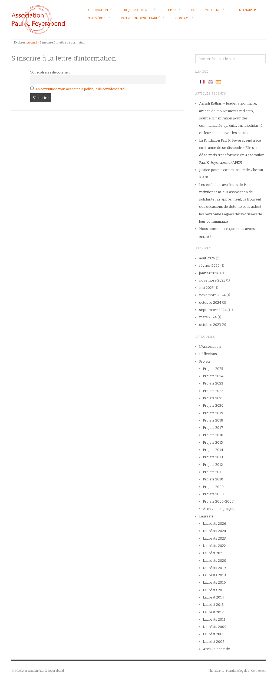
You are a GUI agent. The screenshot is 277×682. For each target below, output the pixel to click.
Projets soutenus (137, 10)
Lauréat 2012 (213, 612)
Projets (205, 361)
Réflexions (208, 354)
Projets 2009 (213, 487)
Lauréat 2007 (214, 642)
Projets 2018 (213, 420)
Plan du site (216, 671)
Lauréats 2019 (214, 568)
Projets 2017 (213, 428)
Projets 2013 (213, 457)
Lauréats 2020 (214, 561)
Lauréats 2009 (214, 627)
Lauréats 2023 (214, 538)
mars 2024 (208, 317)
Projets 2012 (213, 465)
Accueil (32, 42)
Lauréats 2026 (214, 523)
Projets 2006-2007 (218, 501)
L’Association (96, 10)
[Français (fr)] (202, 81)
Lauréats (206, 516)
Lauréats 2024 (214, 531)
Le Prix (171, 10)
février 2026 (209, 265)
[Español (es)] (218, 81)
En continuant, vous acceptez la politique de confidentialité (80, 89)
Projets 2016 (213, 435)
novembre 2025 (212, 280)
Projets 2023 (213, 383)
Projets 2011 (213, 472)
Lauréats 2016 (214, 582)
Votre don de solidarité (140, 18)
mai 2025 (206, 288)
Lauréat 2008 (214, 634)
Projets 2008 (213, 494)
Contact (182, 18)
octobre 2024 (210, 302)
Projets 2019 (213, 413)
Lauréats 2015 (214, 590)
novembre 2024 (212, 295)
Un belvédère (95, 18)
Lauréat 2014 (213, 597)
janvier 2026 (209, 273)
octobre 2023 (210, 325)
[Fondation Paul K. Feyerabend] (38, 19)
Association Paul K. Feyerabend (43, 671)
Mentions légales (237, 671)
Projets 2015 (213, 442)
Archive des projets (219, 509)
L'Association (210, 347)
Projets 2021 (213, 398)
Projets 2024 (213, 376)
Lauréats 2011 (214, 619)
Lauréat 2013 (213, 605)
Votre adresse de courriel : (50, 72)
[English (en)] (210, 81)
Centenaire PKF (247, 10)
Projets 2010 (213, 479)
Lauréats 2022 (214, 546)
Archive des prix (216, 649)
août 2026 (207, 258)
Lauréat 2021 (213, 553)
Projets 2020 (213, 405)
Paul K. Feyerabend (205, 10)
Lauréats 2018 (214, 575)
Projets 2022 (213, 391)
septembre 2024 (213, 310)
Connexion (258, 671)
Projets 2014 (213, 450)
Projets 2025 (213, 369)
